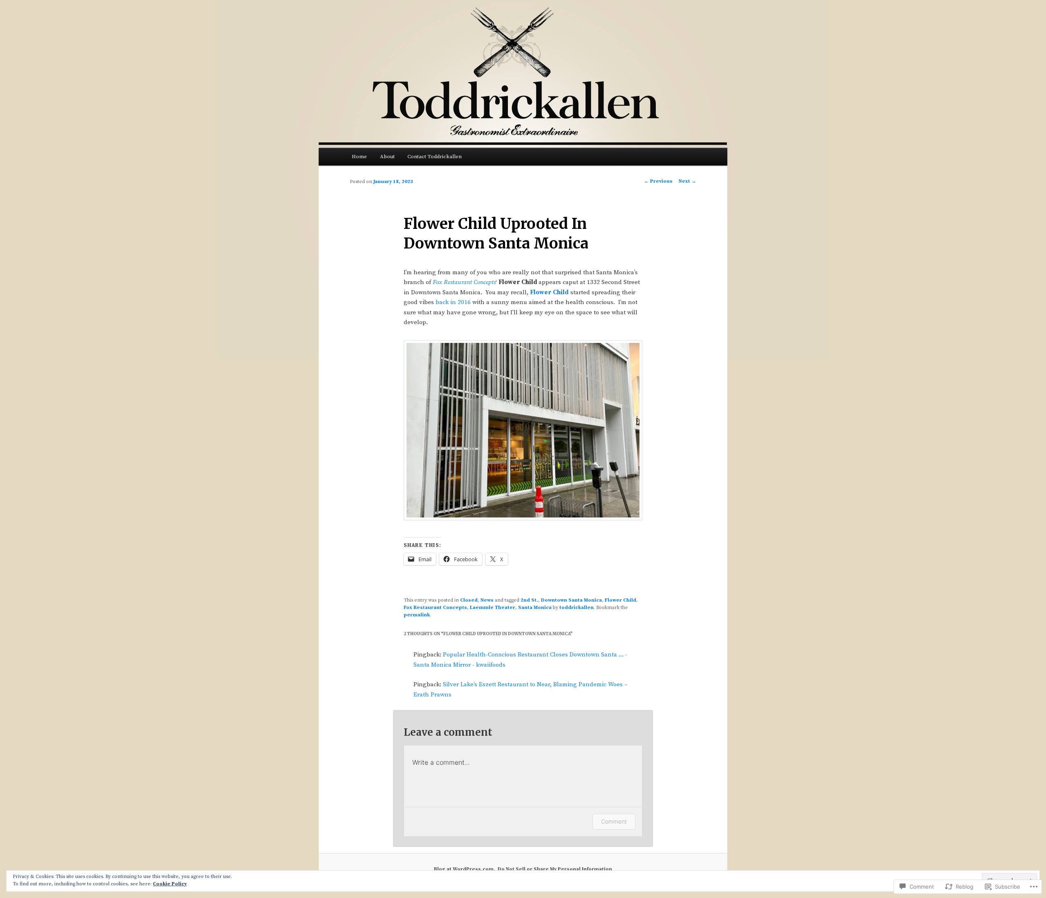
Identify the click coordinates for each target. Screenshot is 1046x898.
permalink (417, 615)
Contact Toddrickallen (434, 156)
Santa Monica (535, 608)
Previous (658, 181)
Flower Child (549, 292)
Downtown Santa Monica (571, 600)
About (387, 156)
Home (359, 156)
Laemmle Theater (492, 608)
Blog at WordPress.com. (464, 869)
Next (687, 181)
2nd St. (529, 600)
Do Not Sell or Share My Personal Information (555, 869)
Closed (469, 600)
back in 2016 (453, 302)
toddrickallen (576, 608)
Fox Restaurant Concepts (464, 282)
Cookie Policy (170, 884)
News (487, 600)
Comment (614, 821)
